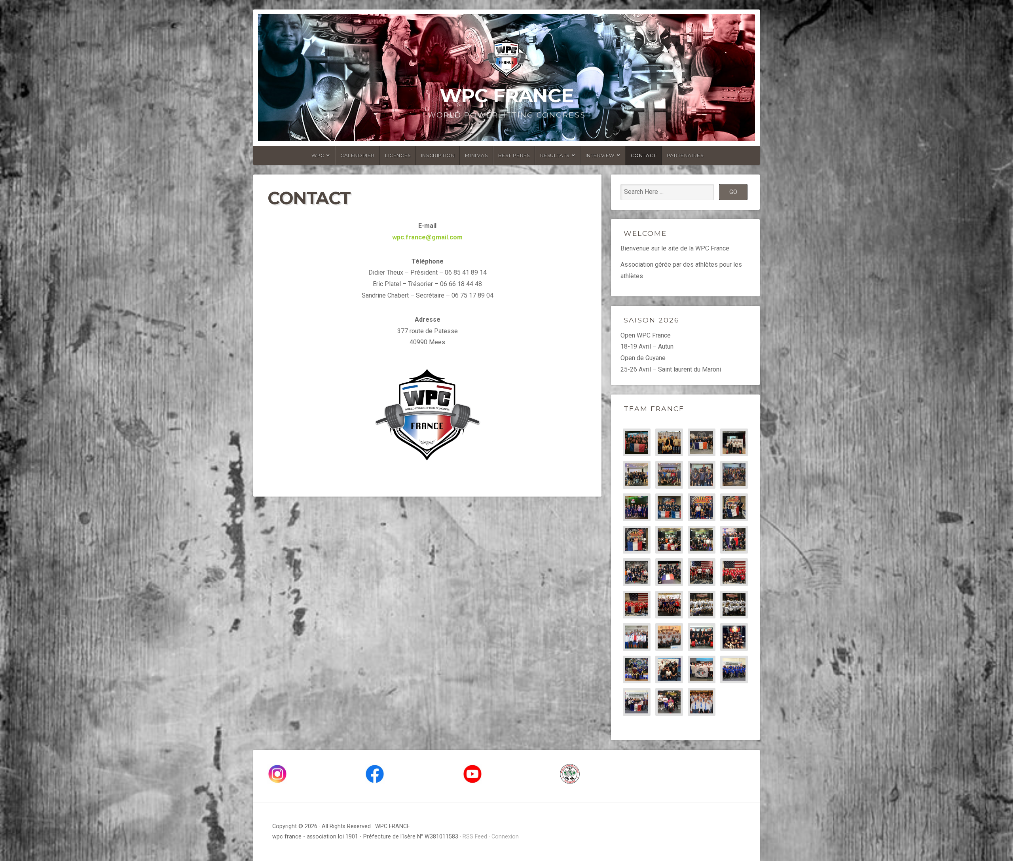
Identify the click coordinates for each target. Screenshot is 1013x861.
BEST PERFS (514, 155)
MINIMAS (476, 155)
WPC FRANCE (506, 95)
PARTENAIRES (685, 155)
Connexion (505, 836)
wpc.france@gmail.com (427, 237)
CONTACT (643, 155)
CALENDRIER (357, 155)
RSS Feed (475, 836)
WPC (317, 155)
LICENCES (398, 155)
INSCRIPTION (438, 155)
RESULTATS (554, 155)
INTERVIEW (600, 155)
